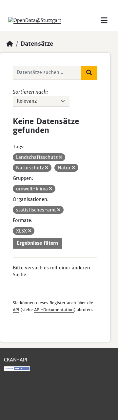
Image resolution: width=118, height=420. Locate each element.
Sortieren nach (30, 91)
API (16, 309)
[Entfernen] (60, 157)
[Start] (10, 43)
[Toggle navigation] (104, 20)
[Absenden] (89, 73)
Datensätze (37, 43)
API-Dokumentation (54, 309)
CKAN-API (15, 360)
